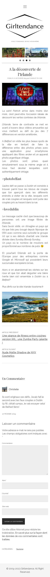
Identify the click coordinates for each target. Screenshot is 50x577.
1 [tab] (20, 60)
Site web (5, 506)
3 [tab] (26, 60)
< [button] (5, 52)
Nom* (4, 480)
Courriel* (5, 493)
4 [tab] (30, 60)
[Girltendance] (25, 36)
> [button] (44, 52)
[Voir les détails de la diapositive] (13, 52)
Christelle (14, 389)
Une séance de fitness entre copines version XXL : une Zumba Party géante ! (25, 339)
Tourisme (19, 549)
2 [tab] (23, 60)
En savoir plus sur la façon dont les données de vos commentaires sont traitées (24, 536)
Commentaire (7, 443)
